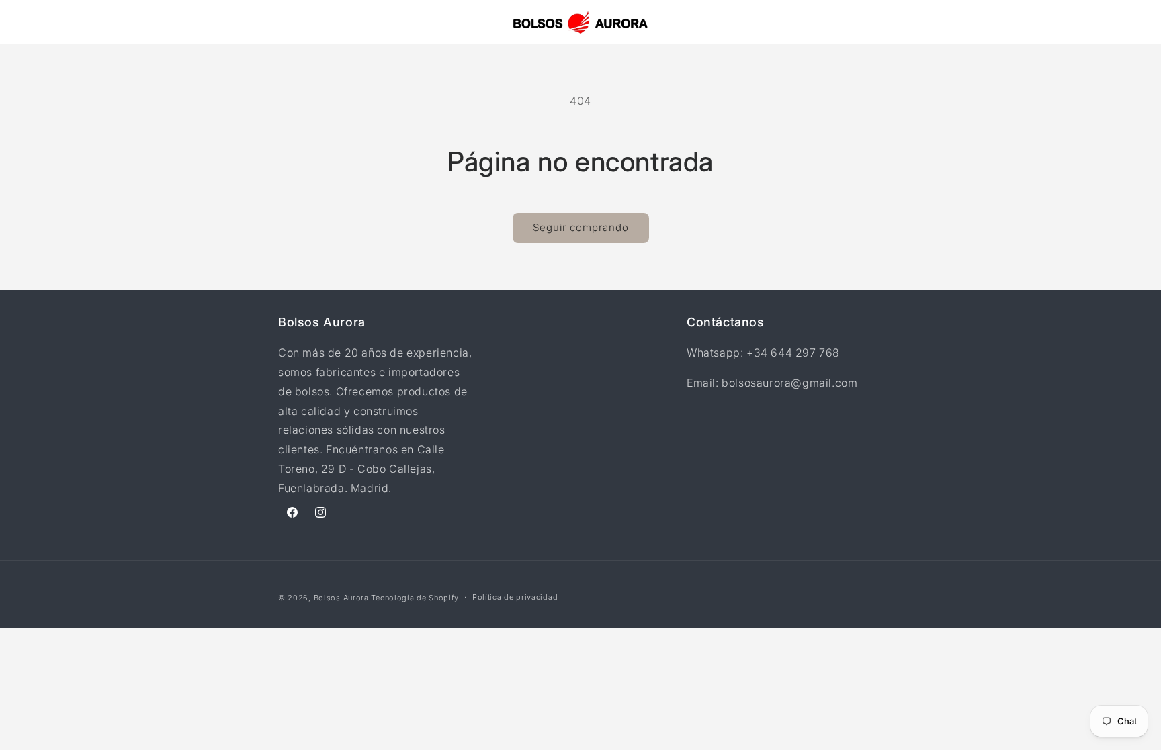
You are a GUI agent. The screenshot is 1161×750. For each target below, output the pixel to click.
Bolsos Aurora (341, 597)
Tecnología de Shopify (415, 597)
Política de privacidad (515, 597)
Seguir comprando (581, 227)
